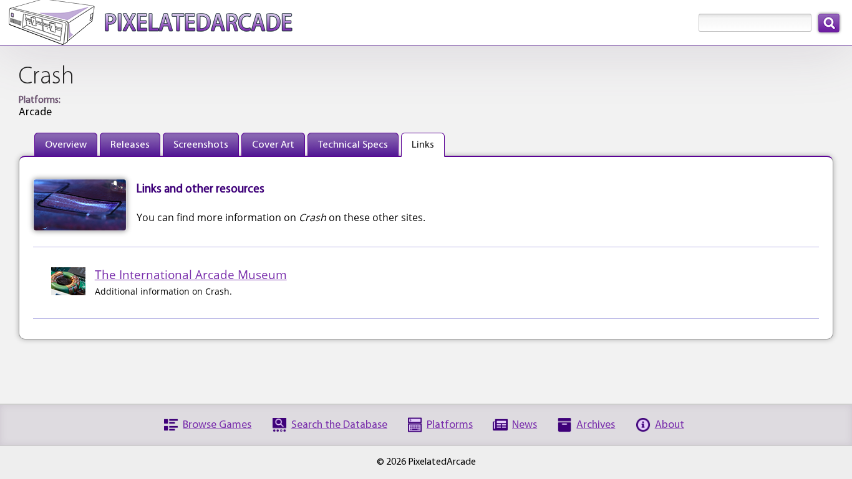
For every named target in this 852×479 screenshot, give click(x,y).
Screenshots (200, 145)
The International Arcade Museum (191, 274)
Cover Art (273, 145)
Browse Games (217, 425)
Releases (130, 145)
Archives (595, 425)
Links (423, 145)
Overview (66, 145)
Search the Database (339, 425)
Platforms (450, 425)
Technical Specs (353, 145)
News (524, 425)
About (669, 425)
